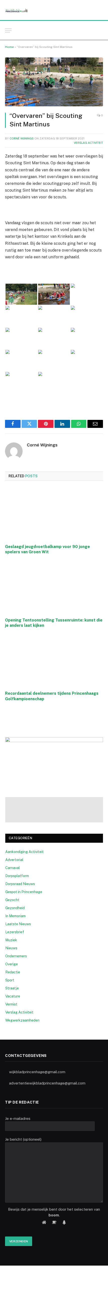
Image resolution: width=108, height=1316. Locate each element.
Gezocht (12, 900)
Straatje (12, 988)
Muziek (11, 940)
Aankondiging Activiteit (24, 852)
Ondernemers (16, 956)
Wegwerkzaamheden (22, 1020)
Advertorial (14, 860)
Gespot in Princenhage (23, 892)
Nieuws (11, 948)
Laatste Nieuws (18, 924)
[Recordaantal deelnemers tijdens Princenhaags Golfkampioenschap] (54, 661)
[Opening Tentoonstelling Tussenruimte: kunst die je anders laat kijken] (54, 587)
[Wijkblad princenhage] (16, 10)
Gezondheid (15, 908)
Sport (9, 980)
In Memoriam (15, 916)
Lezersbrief (14, 932)
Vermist (11, 1004)
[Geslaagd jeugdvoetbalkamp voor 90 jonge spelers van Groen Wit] (54, 514)
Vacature (12, 996)
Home (9, 47)
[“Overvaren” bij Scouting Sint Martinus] (54, 81)
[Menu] (8, 30)
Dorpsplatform (17, 876)
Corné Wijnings (22, 138)
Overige (11, 964)
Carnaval (12, 868)
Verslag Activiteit (88, 142)
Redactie (12, 972)
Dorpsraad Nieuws (20, 884)
